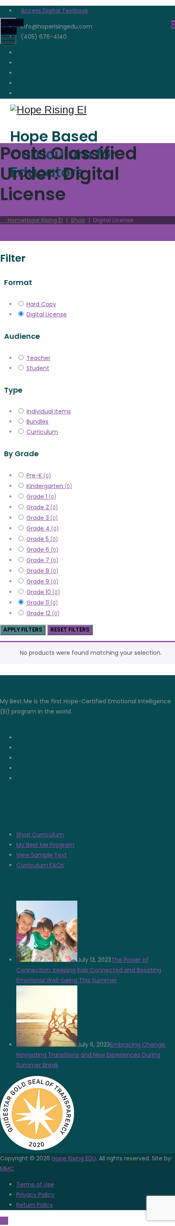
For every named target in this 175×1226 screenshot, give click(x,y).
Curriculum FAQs (40, 865)
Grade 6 (42, 550)
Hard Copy (41, 304)
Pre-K (38, 475)
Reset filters (70, 630)
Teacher (38, 358)
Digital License (46, 314)
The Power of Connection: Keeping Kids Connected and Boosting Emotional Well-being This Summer (88, 970)
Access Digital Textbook (54, 11)
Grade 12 (42, 613)
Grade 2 (42, 507)
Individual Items (48, 411)
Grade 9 (42, 581)
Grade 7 (42, 560)
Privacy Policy (35, 1195)
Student (37, 368)
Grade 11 (42, 603)
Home (33, 220)
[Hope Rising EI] (86, 109)
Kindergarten (49, 486)
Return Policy (34, 1205)
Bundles (37, 422)
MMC (7, 1168)
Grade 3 (42, 518)
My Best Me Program (45, 845)
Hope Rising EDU (74, 1158)
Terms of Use (35, 1184)
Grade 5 (42, 539)
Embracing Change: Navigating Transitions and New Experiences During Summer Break (91, 1054)
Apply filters (22, 630)
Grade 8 (42, 571)
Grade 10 (43, 592)
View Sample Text (41, 855)
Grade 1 (41, 497)
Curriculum (42, 432)
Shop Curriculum (40, 835)
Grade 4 (42, 528)
